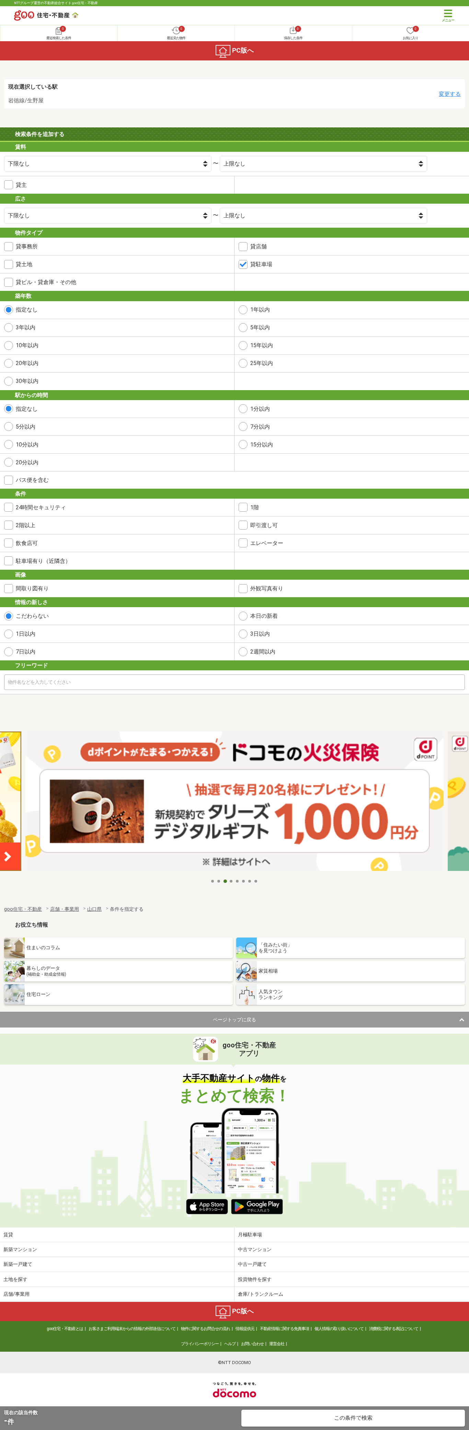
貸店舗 (258, 246)
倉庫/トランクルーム (260, 1294)
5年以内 (260, 327)
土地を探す (15, 1279)
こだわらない (32, 616)
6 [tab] (243, 881)
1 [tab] (213, 881)
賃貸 (8, 1234)
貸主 (21, 185)
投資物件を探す (255, 1279)
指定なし (27, 309)
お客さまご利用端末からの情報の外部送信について (132, 1328)
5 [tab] (237, 881)
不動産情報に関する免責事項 (284, 1328)
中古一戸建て (252, 1264)
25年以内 (261, 363)
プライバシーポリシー (200, 1343)
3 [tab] (225, 881)
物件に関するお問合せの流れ (205, 1328)
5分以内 (25, 426)
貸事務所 (27, 246)
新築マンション (20, 1249)
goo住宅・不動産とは (65, 1328)
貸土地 (24, 264)
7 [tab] (250, 881)
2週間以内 (262, 651)
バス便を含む (32, 480)
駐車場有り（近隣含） (43, 561)
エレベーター (266, 543)
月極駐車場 (250, 1234)
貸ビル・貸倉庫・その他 (46, 282)
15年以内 (261, 345)
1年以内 (260, 309)
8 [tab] (256, 881)
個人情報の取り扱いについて (339, 1328)
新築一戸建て (17, 1264)
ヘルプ (230, 1343)
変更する (450, 94)
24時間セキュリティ (41, 507)
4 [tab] (231, 881)
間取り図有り (32, 588)
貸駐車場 (261, 264)
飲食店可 (27, 543)
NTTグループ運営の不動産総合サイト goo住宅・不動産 (56, 3)
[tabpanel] (234, 803)
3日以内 (260, 634)
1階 (254, 507)
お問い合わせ (252, 1343)
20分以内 (27, 462)
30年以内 (27, 381)
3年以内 (25, 327)
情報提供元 (245, 1328)
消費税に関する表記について (393, 1328)
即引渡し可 (264, 525)
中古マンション (255, 1249)
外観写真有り (266, 588)
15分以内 (261, 444)
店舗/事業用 (16, 1294)
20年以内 (27, 363)
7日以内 (25, 651)
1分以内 (260, 409)
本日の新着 (264, 616)
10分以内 (27, 444)
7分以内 (260, 426)
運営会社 (276, 1343)
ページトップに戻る (234, 1019)
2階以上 (25, 525)
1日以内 (25, 634)
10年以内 (27, 345)
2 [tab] (219, 881)
